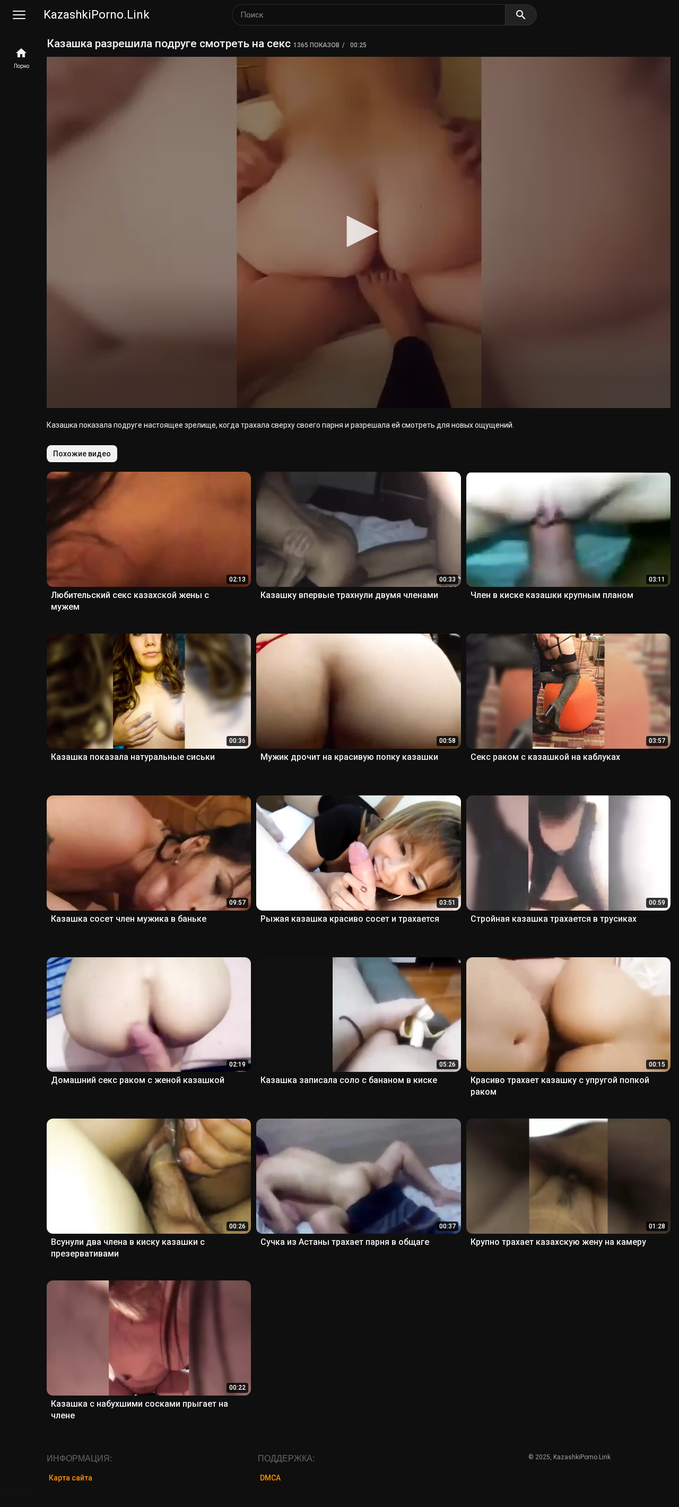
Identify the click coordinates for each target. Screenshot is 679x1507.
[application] (359, 232)
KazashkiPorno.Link (96, 14)
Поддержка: (286, 1458)
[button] (358, 231)
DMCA (270, 1478)
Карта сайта (70, 1478)
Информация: (79, 1458)
